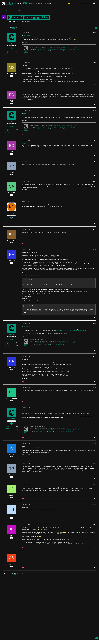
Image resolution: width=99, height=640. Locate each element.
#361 (94, 32)
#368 (94, 202)
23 (21, 27)
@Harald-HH (27, 326)
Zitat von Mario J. (29, 280)
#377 (94, 484)
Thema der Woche (42, 431)
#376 (94, 463)
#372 (94, 356)
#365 (94, 140)
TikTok (65, 344)
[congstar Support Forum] (7, 3)
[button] (72, 3)
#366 (94, 161)
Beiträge (7, 54)
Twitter (62, 431)
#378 (94, 504)
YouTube (60, 344)
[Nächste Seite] (23, 28)
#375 (94, 443)
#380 (94, 553)
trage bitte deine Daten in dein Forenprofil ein (65, 428)
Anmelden (80, 3)
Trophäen (7, 52)
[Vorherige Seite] (3, 28)
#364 (94, 110)
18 (11, 27)
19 (13, 27)
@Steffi (24, 143)
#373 (94, 387)
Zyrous (48, 542)
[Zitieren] (94, 57)
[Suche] (94, 3)
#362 (94, 62)
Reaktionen (7, 51)
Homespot (62, 342)
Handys (80, 430)
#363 (94, 90)
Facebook (46, 344)
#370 (94, 249)
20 (16, 27)
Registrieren (88, 3)
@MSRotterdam (27, 35)
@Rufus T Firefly (28, 410)
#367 (94, 181)
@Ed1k (24, 113)
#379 (94, 525)
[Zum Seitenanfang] (96, 638)
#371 (94, 323)
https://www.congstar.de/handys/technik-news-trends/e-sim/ (71, 330)
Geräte (77, 342)
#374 (94, 407)
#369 (94, 229)
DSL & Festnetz (74, 430)
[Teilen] (96, 28)
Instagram (53, 344)
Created (40, 344)
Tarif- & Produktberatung (53, 342)
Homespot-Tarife (65, 430)
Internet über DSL (70, 342)
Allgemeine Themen (42, 430)
